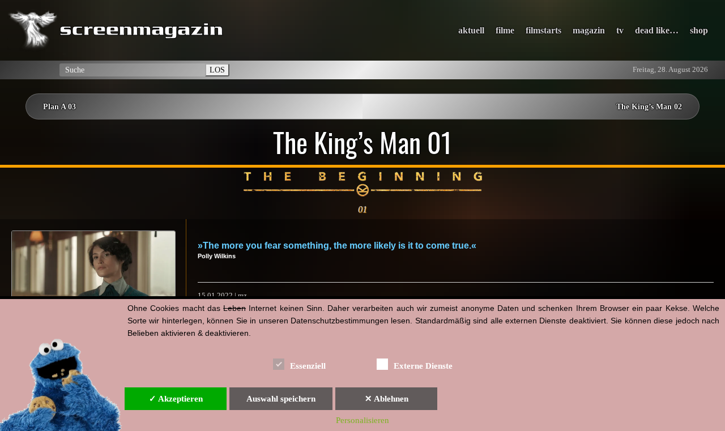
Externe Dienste (423, 365)
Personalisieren (362, 420)
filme (505, 30)
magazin (589, 30)
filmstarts (543, 30)
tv (620, 30)
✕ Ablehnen (386, 398)
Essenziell (308, 365)
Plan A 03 (59, 106)
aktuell (471, 30)
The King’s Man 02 (649, 106)
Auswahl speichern (280, 398)
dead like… (657, 30)
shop (699, 30)
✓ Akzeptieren (176, 398)
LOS (217, 69)
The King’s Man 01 (362, 142)
